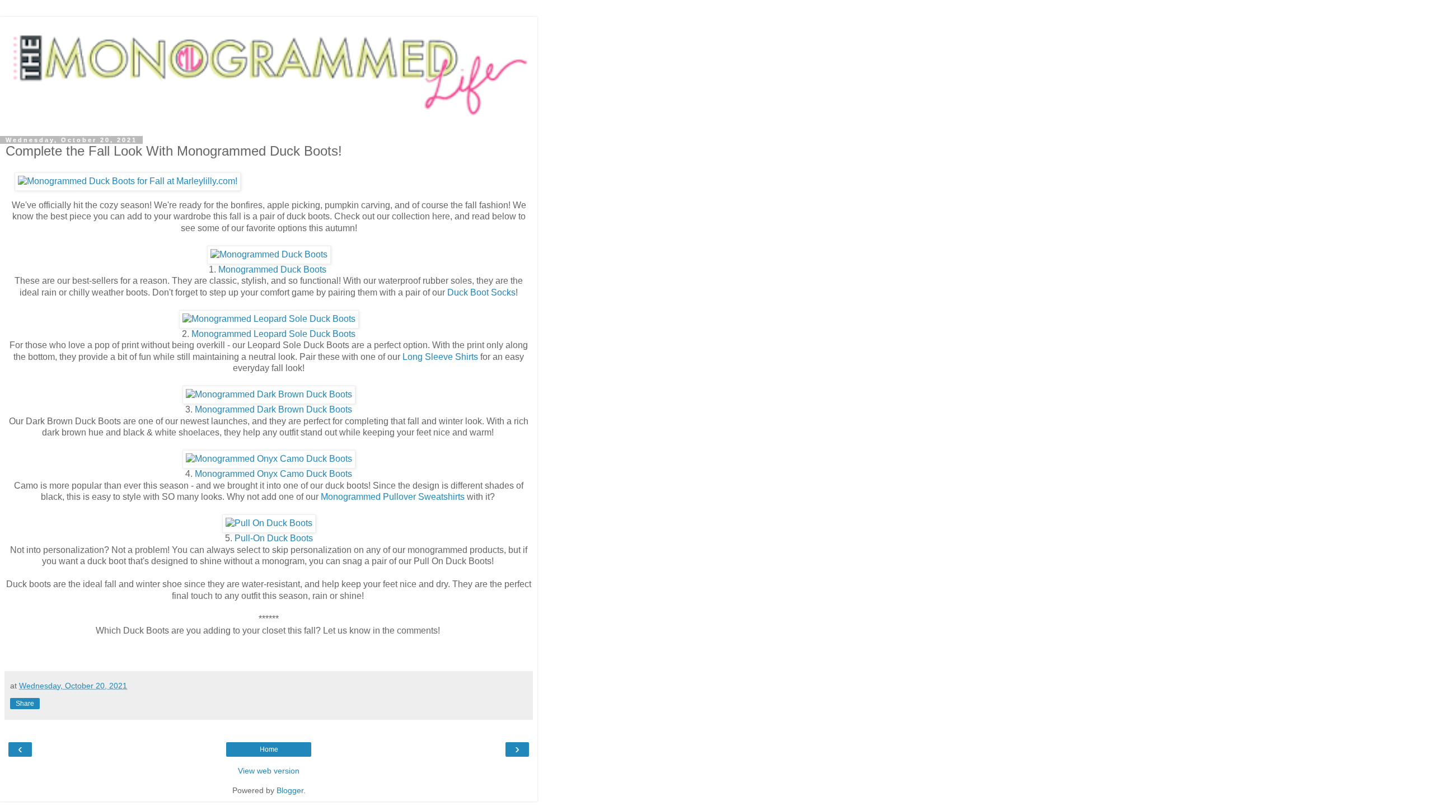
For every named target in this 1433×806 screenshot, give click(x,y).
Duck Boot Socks (481, 292)
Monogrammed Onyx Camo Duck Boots (273, 474)
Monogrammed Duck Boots (273, 269)
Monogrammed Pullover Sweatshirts (393, 497)
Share (25, 703)
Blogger (290, 790)
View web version (268, 770)
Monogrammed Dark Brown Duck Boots (273, 409)
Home (269, 749)
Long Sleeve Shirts (440, 357)
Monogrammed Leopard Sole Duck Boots (272, 334)
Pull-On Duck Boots (274, 538)
